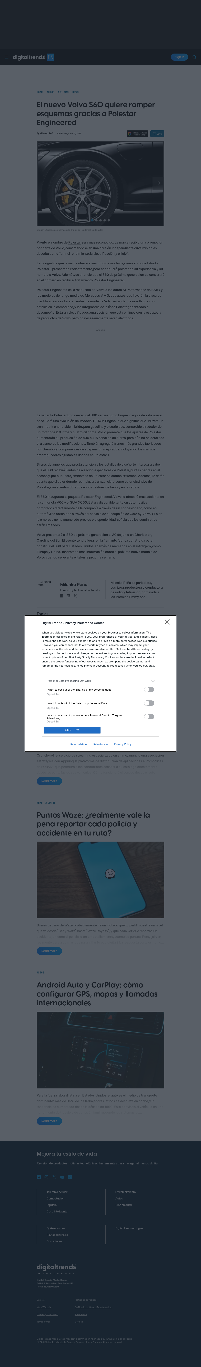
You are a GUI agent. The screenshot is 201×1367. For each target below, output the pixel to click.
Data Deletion (78, 744)
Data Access (100, 744)
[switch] (149, 689)
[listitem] (100, 681)
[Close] (168, 623)
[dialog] (100, 684)
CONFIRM (72, 730)
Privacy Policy (122, 744)
